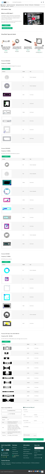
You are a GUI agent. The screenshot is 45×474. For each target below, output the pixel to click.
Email (24, 414)
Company (35, 414)
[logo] (5, 1)
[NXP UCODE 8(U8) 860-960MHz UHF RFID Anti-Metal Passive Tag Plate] (28, 36)
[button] (2, 45)
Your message (26, 426)
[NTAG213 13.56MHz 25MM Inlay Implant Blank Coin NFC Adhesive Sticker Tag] (17, 36)
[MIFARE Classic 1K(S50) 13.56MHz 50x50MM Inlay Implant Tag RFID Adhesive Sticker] (39, 36)
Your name (25, 409)
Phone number (25, 420)
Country (35, 420)
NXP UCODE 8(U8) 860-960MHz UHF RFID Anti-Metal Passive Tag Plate (28, 48)
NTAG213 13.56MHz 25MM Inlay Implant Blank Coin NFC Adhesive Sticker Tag (17, 48)
